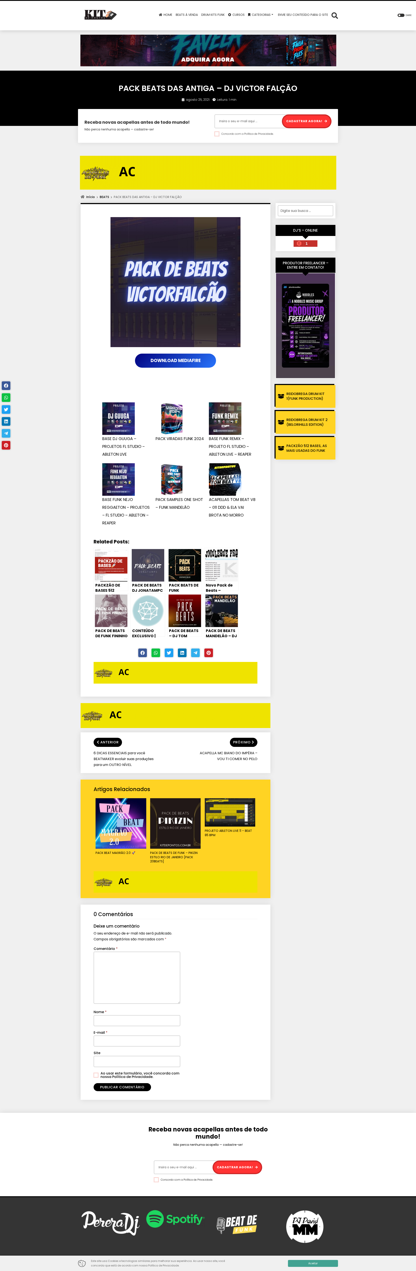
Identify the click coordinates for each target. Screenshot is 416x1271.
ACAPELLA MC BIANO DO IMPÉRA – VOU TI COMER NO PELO (228, 756)
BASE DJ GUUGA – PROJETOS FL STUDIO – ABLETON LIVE (123, 446)
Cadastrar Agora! (304, 121)
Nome (100, 1011)
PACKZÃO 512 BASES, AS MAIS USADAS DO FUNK (306, 448)
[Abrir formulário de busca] (335, 15)
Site (97, 1052)
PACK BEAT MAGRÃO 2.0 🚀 (115, 853)
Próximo (242, 742)
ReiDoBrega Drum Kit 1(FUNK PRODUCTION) (305, 396)
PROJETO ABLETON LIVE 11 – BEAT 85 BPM (228, 833)
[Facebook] (142, 653)
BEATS (104, 197)
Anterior (109, 742)
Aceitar (313, 1263)
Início (90, 197)
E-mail (100, 1032)
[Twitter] (169, 653)
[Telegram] (195, 653)
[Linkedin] (182, 653)
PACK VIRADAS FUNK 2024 (180, 438)
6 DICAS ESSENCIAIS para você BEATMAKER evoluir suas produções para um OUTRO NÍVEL (124, 759)
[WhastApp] (155, 653)
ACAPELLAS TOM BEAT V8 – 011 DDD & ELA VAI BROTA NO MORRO (232, 507)
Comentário (106, 948)
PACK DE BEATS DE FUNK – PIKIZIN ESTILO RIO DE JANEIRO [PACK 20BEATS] (174, 857)
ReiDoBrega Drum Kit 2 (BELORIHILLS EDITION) (307, 422)
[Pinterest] (208, 653)
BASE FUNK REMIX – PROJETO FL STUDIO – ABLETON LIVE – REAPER (230, 446)
